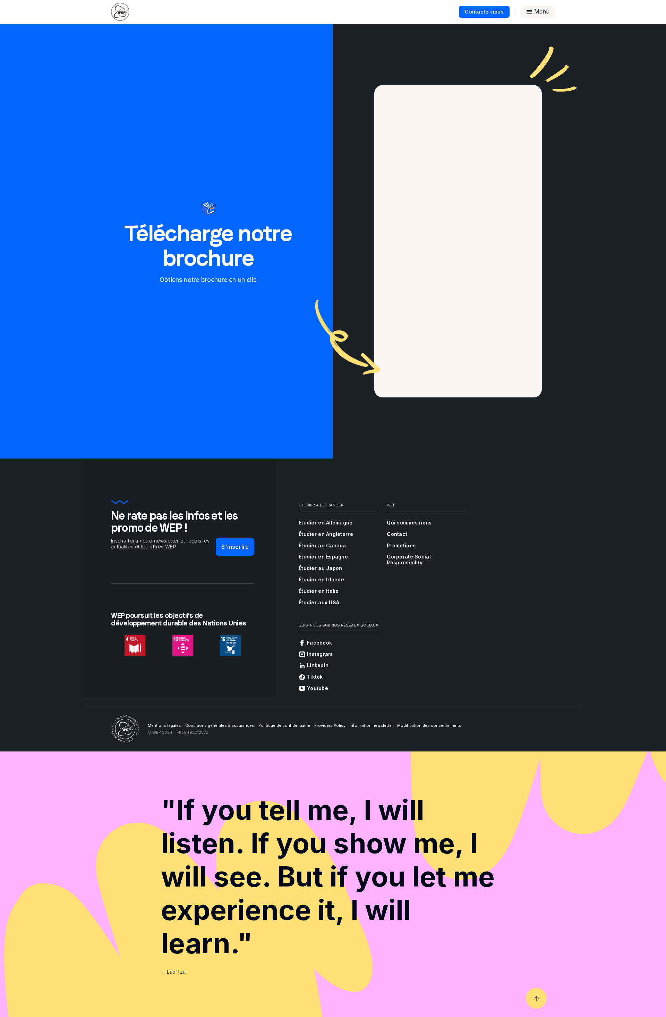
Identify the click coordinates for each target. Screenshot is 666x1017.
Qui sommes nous (409, 523)
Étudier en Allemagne (326, 523)
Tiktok (315, 677)
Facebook (319, 643)
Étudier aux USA (319, 602)
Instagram (320, 654)
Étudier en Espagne (323, 557)
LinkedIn (317, 665)
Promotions (401, 545)
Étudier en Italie (319, 591)
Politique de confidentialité (284, 725)
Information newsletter (371, 725)
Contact (397, 534)
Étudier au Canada (322, 545)
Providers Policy (329, 725)
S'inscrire (235, 546)
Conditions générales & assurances (219, 725)
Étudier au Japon (320, 568)
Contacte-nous (484, 12)
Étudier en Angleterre (326, 534)
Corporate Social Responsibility (408, 559)
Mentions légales (164, 725)
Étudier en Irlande (321, 579)
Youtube (317, 688)
